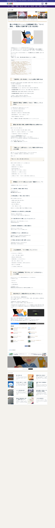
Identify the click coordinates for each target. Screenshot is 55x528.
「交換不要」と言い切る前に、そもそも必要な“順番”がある (19, 61)
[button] (14, 60)
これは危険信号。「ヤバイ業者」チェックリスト (18, 72)
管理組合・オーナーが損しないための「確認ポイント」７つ (19, 65)
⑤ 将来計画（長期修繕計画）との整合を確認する (19, 69)
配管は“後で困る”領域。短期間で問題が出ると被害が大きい (19, 63)
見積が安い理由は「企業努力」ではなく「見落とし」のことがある (20, 62)
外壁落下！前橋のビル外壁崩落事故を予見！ (36, 340)
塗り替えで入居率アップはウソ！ (18, 336)
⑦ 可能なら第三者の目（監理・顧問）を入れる (19, 71)
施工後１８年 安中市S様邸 (34, 336)
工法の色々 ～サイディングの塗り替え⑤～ (19, 340)
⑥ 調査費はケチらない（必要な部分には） (18, 70)
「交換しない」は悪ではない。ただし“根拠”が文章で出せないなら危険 (21, 64)
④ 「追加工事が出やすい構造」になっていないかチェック (20, 68)
